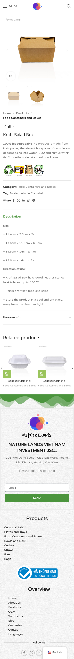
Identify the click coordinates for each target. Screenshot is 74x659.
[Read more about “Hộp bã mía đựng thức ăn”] (7, 374)
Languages (15, 634)
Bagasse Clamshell (19, 381)
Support (14, 616)
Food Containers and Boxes (22, 118)
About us (14, 602)
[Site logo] (37, 6)
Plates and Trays (15, 532)
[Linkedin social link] (23, 200)
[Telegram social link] (33, 200)
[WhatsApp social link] (28, 200)
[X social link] (18, 200)
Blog (11, 620)
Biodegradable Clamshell (27, 193)
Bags (7, 559)
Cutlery (9, 545)
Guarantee (15, 625)
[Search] (69, 6)
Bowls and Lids (14, 541)
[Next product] (13, 126)
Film (7, 554)
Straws (9, 550)
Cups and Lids (13, 527)
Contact (14, 629)
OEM (11, 611)
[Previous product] (5, 126)
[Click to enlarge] (10, 76)
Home (7, 113)
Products (22, 113)
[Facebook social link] (14, 200)
